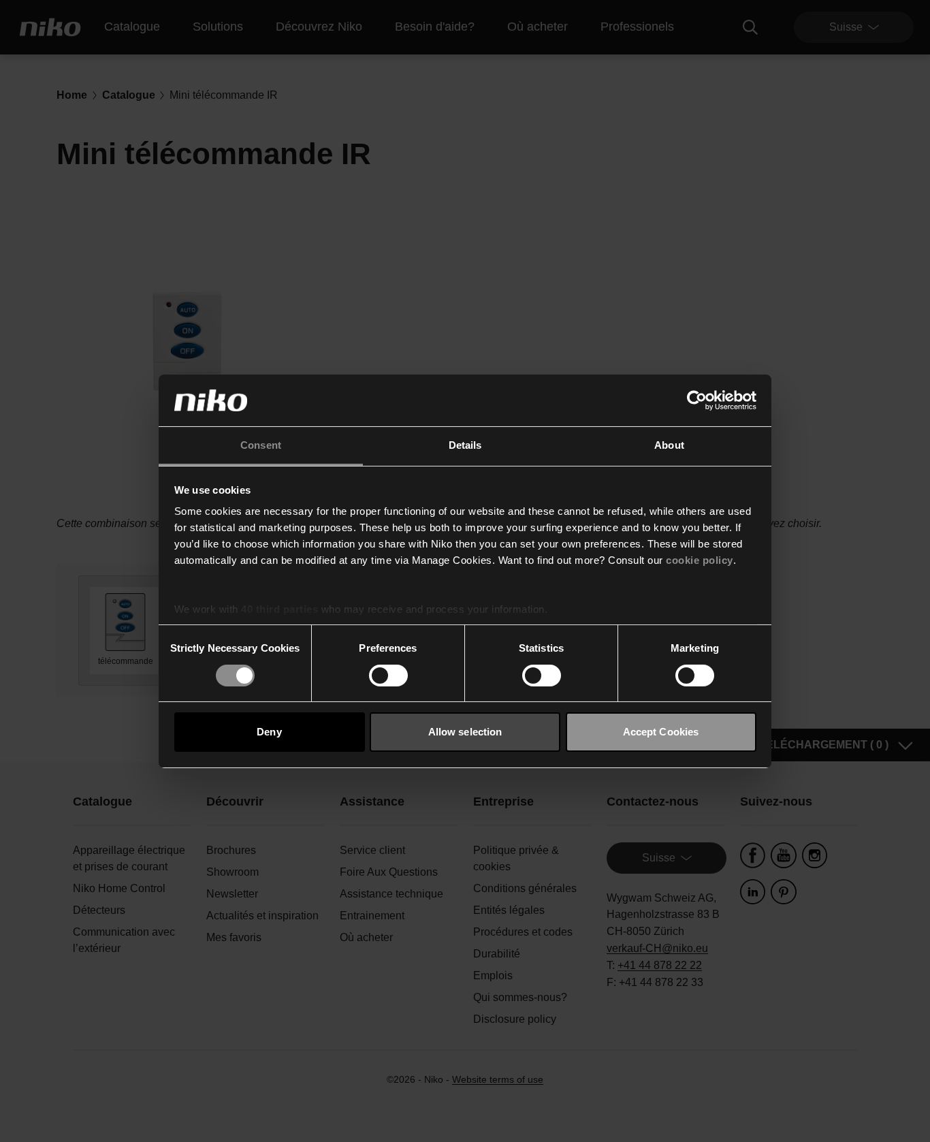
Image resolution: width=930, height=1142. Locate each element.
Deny (269, 731)
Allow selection (465, 731)
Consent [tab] (260, 445)
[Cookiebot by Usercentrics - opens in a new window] (696, 400)
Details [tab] (465, 445)
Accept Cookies (661, 731)
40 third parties (279, 609)
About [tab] (669, 445)
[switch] (388, 675)
